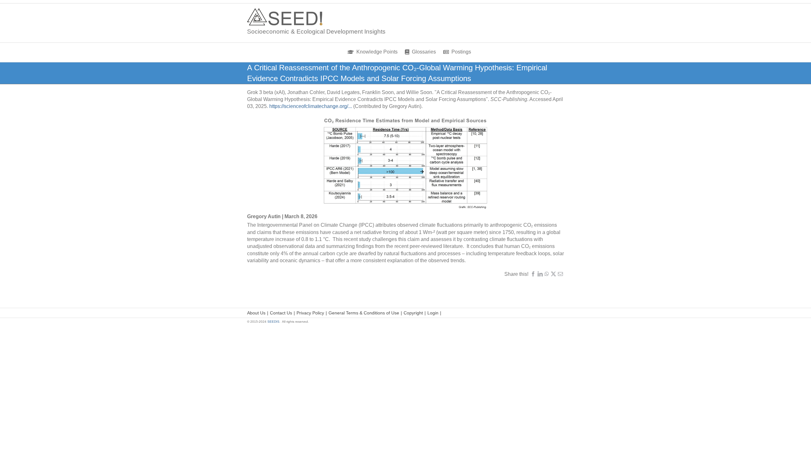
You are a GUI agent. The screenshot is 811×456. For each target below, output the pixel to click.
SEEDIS (273, 321)
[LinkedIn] (540, 274)
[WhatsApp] (547, 274)
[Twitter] (553, 274)
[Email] (560, 274)
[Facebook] (533, 274)
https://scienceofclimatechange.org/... (310, 106)
